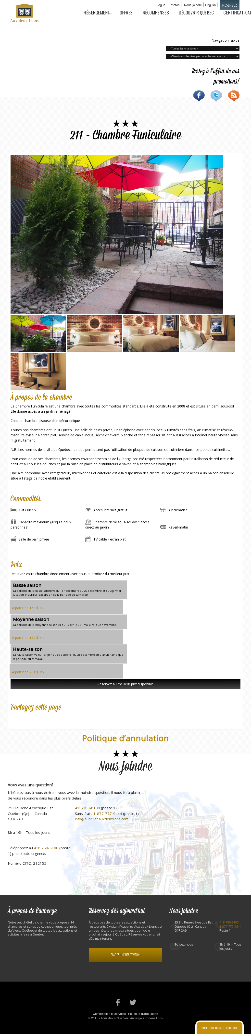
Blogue (160, 4)
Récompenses (156, 12)
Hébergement (94, 12)
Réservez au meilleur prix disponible (125, 684)
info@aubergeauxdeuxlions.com (101, 818)
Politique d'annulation (143, 1013)
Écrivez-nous (184, 944)
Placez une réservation (125, 954)
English (210, 4)
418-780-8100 (87, 807)
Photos (175, 4)
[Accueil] (25, 13)
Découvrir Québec (196, 12)
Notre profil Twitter (133, 1002)
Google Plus (35, 717)
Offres (126, 12)
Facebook (199, 96)
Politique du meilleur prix (219, 1028)
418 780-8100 (46, 847)
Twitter (216, 96)
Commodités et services (109, 1013)
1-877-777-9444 (107, 813)
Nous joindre (193, 4)
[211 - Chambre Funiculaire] (38, 350)
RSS (233, 96)
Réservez (229, 5)
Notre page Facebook (118, 1002)
